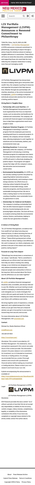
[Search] (24, 16)
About (9, 474)
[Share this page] (32, 16)
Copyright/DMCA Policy (12, 482)
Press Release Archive (20, 474)
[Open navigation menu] (3, 16)
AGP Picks (4, 3)
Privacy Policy (26, 482)
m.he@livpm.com (6, 330)
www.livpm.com (19, 318)
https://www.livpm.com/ (9, 337)
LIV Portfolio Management (20, 45)
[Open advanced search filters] (28, 16)
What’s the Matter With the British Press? (17, 3)
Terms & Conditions (25, 478)
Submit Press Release (10, 478)
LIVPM (13, 94)
